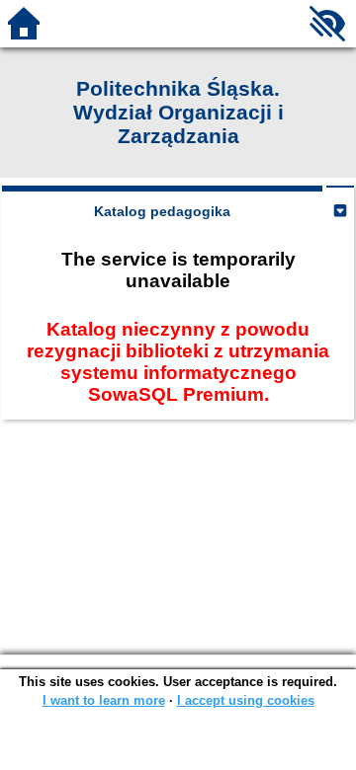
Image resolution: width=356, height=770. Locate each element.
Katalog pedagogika (162, 211)
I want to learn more (104, 700)
